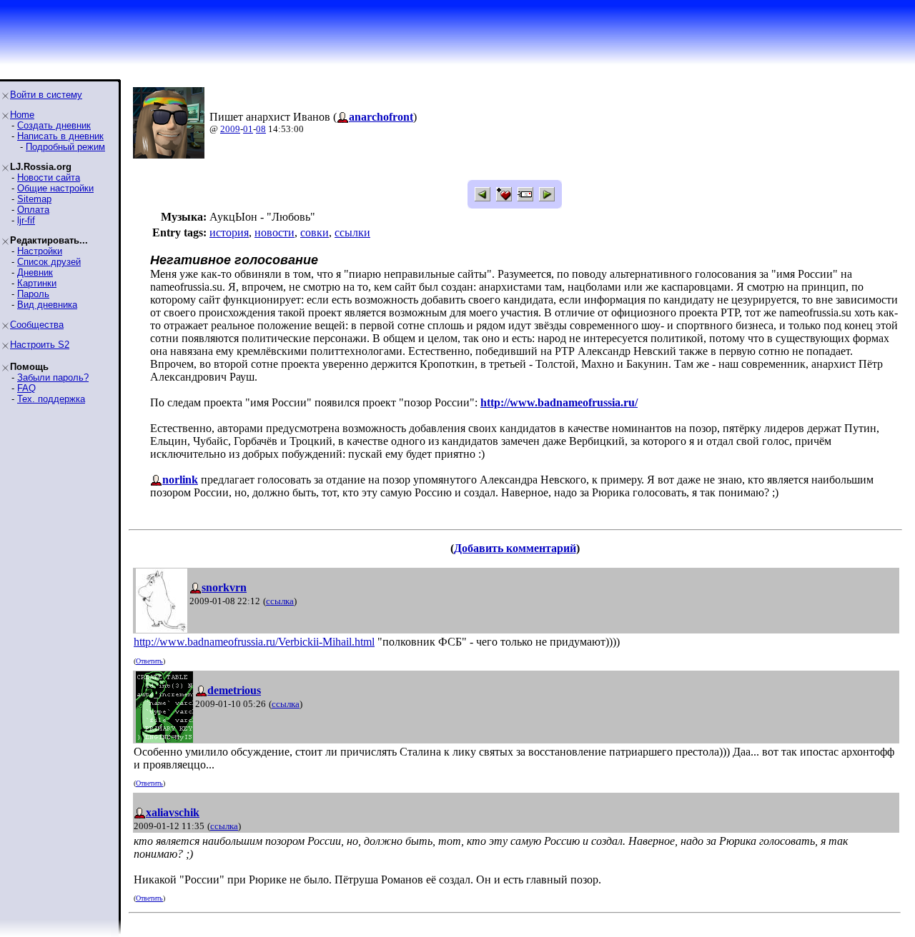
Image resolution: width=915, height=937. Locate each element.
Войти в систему (46, 94)
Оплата (33, 209)
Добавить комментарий (515, 548)
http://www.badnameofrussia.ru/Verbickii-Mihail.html (254, 642)
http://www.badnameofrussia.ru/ (559, 402)
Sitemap (34, 199)
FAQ (26, 388)
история (229, 232)
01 (248, 129)
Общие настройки (55, 188)
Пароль (33, 294)
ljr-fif (26, 220)
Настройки (39, 251)
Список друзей (49, 261)
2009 (230, 129)
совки (314, 232)
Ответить (149, 661)
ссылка (280, 601)
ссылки (352, 232)
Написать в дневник (60, 136)
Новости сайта (48, 177)
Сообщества (37, 324)
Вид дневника (47, 304)
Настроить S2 (39, 344)
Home (22, 114)
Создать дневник (54, 125)
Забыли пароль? (53, 377)
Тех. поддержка (51, 399)
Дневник (35, 272)
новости (274, 232)
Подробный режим (65, 146)
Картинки (36, 283)
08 (261, 129)
